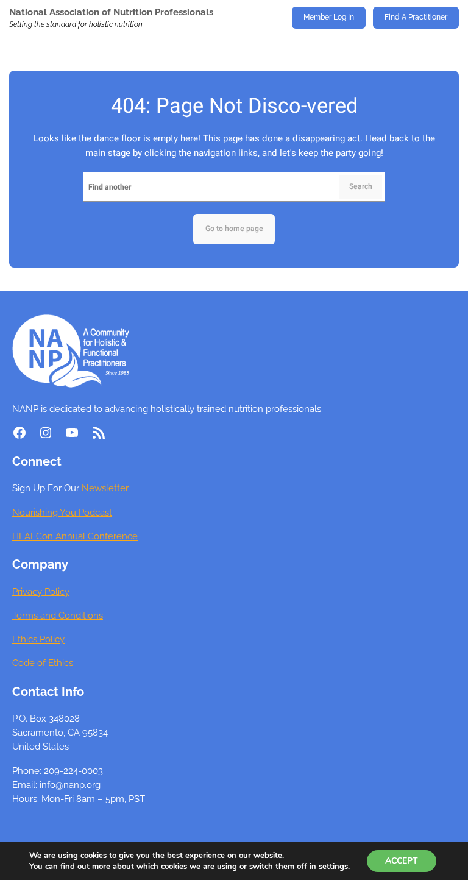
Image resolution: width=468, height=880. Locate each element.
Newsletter (104, 488)
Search (360, 186)
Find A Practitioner (416, 17)
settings (333, 866)
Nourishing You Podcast (62, 512)
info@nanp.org (70, 784)
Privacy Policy (40, 591)
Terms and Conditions (57, 615)
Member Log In (328, 17)
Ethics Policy (38, 639)
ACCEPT (401, 861)
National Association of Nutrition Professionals (111, 12)
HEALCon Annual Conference (75, 536)
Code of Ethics (42, 663)
